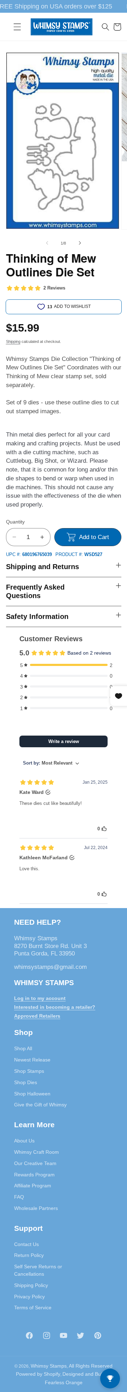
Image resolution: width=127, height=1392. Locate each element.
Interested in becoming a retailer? (54, 1007)
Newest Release (32, 1060)
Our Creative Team (35, 1163)
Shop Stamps (29, 1071)
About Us (24, 1141)
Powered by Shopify (38, 1374)
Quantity (15, 522)
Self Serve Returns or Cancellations (38, 1270)
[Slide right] (79, 243)
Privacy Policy (29, 1296)
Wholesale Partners (36, 1208)
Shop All (23, 1048)
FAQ (19, 1197)
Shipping (13, 341)
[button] (17, 26)
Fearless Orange (64, 1382)
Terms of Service (33, 1307)
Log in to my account (40, 998)
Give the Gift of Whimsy (40, 1104)
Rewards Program (34, 1174)
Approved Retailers (37, 1016)
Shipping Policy (31, 1285)
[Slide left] (47, 243)
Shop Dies (25, 1082)
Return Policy (29, 1255)
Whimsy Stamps (49, 1366)
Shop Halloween (32, 1093)
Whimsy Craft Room (36, 1152)
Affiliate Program (32, 1185)
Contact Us (26, 1244)
